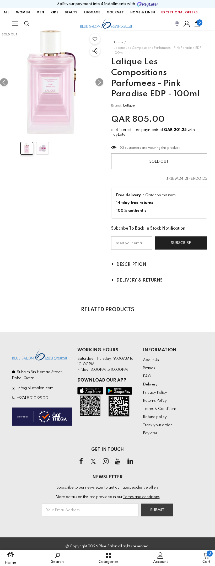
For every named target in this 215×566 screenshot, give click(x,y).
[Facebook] (81, 461)
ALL (6, 12)
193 (121, 148)
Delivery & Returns (139, 280)
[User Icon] (187, 24)
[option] (51, 82)
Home (118, 42)
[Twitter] (93, 461)
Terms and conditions (141, 497)
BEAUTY (71, 12)
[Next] (99, 82)
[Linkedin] (130, 461)
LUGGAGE (92, 12)
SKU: (170, 179)
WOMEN (23, 12)
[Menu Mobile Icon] (15, 24)
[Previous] (4, 82)
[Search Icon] (32, 24)
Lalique (129, 105)
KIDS (54, 12)
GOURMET (115, 12)
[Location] (177, 24)
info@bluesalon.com (34, 388)
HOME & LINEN (142, 12)
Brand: (116, 105)
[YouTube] (118, 461)
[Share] (95, 51)
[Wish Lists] (95, 39)
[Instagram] (105, 461)
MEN (40, 12)
